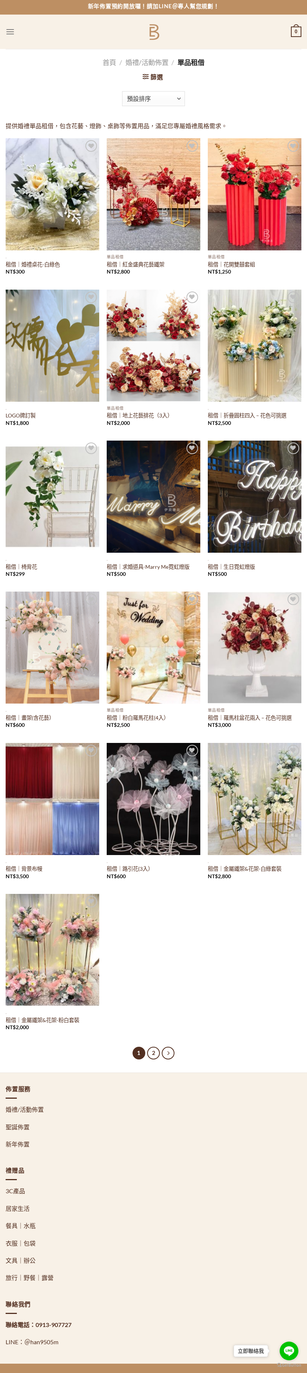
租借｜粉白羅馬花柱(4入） (138, 718)
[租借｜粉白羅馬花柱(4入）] (153, 648)
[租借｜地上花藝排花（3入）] (153, 346)
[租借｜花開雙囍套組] (254, 194)
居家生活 (18, 1208)
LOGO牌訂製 (21, 415)
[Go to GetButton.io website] (289, 1365)
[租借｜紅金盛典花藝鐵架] (153, 194)
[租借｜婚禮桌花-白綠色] (52, 194)
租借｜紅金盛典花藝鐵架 (135, 264)
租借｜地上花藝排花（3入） (140, 415)
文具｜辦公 (21, 1260)
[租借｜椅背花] (52, 497)
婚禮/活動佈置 (146, 62)
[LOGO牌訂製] (52, 346)
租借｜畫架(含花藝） (30, 718)
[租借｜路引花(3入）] (153, 799)
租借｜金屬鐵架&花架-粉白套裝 (42, 1020)
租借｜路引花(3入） (130, 869)
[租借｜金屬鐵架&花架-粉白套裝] (52, 950)
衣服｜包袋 (21, 1243)
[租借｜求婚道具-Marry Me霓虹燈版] (153, 497)
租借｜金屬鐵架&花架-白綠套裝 (245, 869)
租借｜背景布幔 (24, 869)
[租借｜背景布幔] (52, 799)
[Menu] (10, 31)
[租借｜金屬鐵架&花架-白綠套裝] (254, 799)
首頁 (109, 62)
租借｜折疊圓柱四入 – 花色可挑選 (247, 415)
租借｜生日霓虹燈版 (231, 567)
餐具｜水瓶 (21, 1225)
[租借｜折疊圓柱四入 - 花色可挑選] (254, 346)
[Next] (168, 1053)
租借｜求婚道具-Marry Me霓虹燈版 (148, 567)
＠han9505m (41, 1341)
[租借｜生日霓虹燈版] (254, 497)
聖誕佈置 (18, 1126)
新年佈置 (18, 1144)
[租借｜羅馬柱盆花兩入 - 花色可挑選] (254, 648)
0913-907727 (54, 1324)
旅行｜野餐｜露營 (30, 1277)
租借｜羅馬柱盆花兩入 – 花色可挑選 (250, 718)
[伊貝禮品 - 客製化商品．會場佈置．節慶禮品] (153, 31)
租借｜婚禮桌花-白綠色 (33, 264)
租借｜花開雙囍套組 (231, 264)
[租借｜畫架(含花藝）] (52, 648)
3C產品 (15, 1190)
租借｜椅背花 (21, 567)
